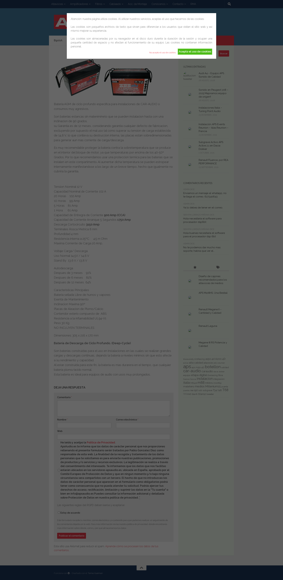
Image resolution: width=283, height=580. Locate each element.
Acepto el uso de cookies (195, 51)
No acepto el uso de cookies (162, 52)
